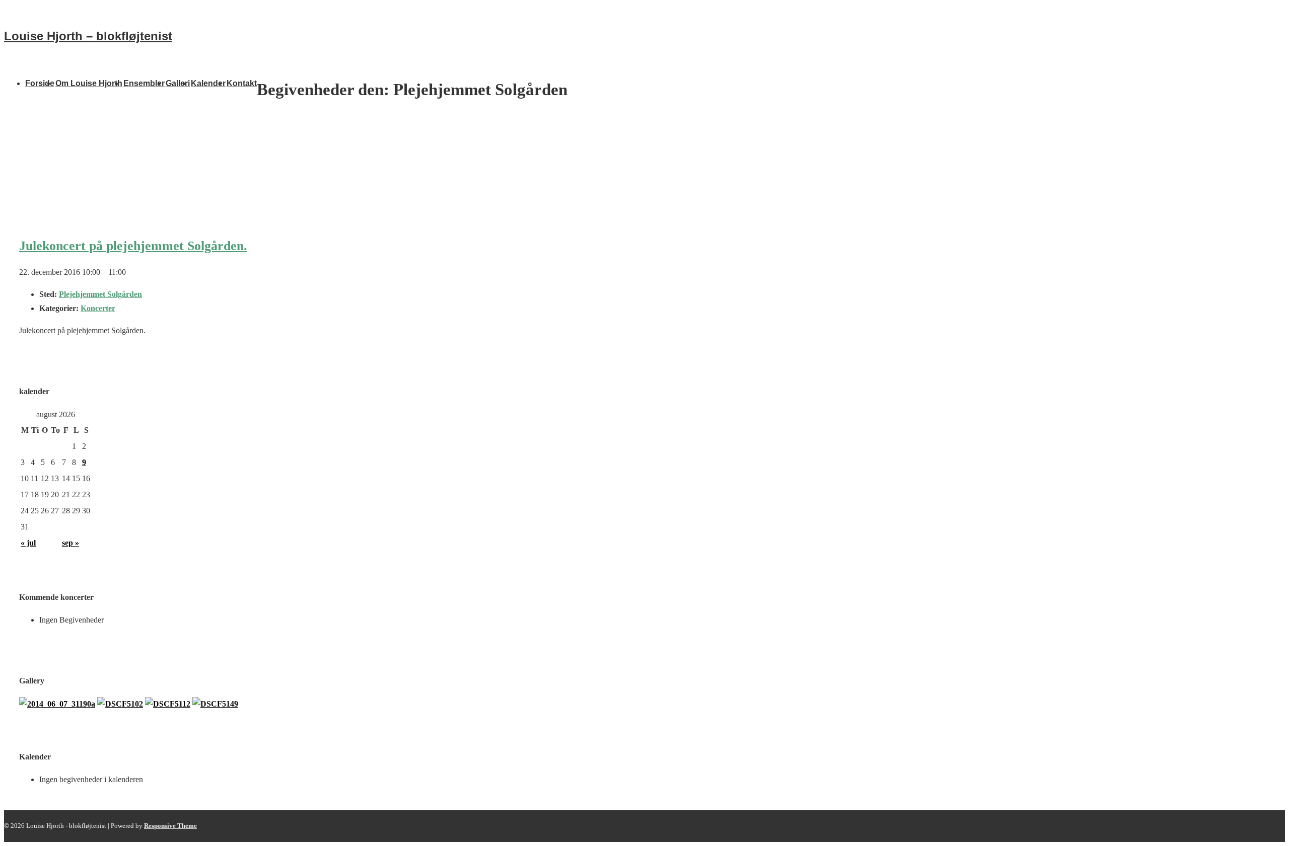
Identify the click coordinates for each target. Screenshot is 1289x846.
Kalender (208, 83)
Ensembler (144, 83)
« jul (28, 543)
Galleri (178, 83)
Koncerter (98, 308)
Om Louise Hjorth (88, 83)
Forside (39, 83)
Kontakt (242, 83)
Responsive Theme (170, 825)
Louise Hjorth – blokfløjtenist (88, 36)
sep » (70, 543)
